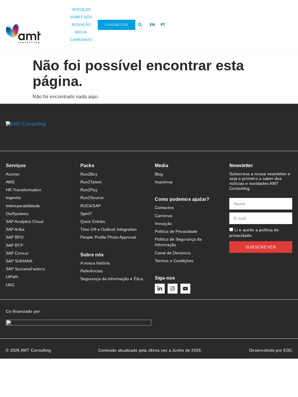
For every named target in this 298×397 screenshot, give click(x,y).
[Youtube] (185, 289)
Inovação (81, 25)
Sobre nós (81, 17)
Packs (87, 165)
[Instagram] (173, 289)
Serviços (81, 10)
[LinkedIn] (160, 289)
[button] (140, 24)
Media (81, 32)
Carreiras (81, 40)
